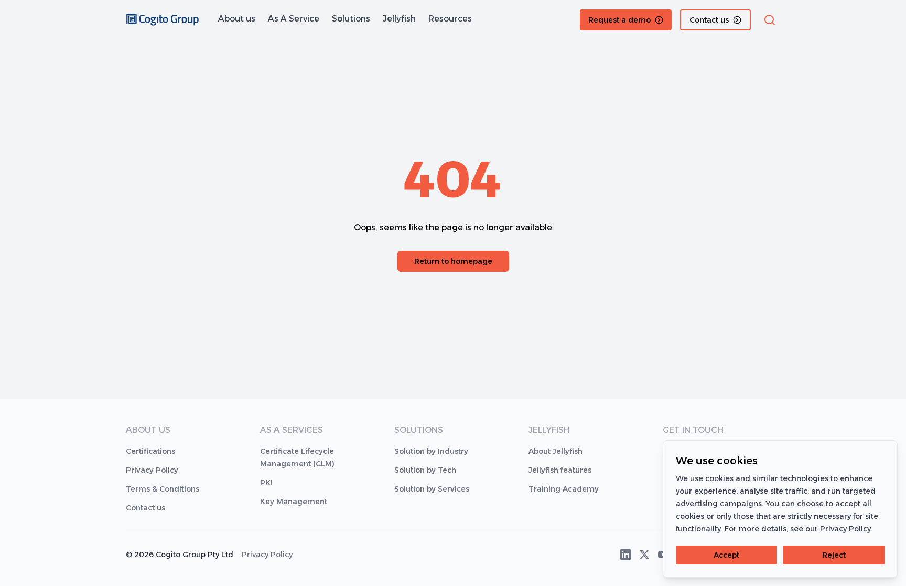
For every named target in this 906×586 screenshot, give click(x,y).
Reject (834, 555)
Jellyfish (399, 19)
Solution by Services (431, 489)
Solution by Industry (431, 451)
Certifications (150, 451)
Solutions (351, 19)
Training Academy (563, 489)
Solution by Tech (425, 470)
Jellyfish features (559, 470)
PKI (266, 482)
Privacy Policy (152, 470)
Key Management (293, 501)
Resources (450, 19)
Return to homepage (453, 261)
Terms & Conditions (162, 489)
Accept (726, 555)
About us (236, 19)
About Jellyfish (555, 451)
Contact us (145, 508)
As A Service (293, 19)
